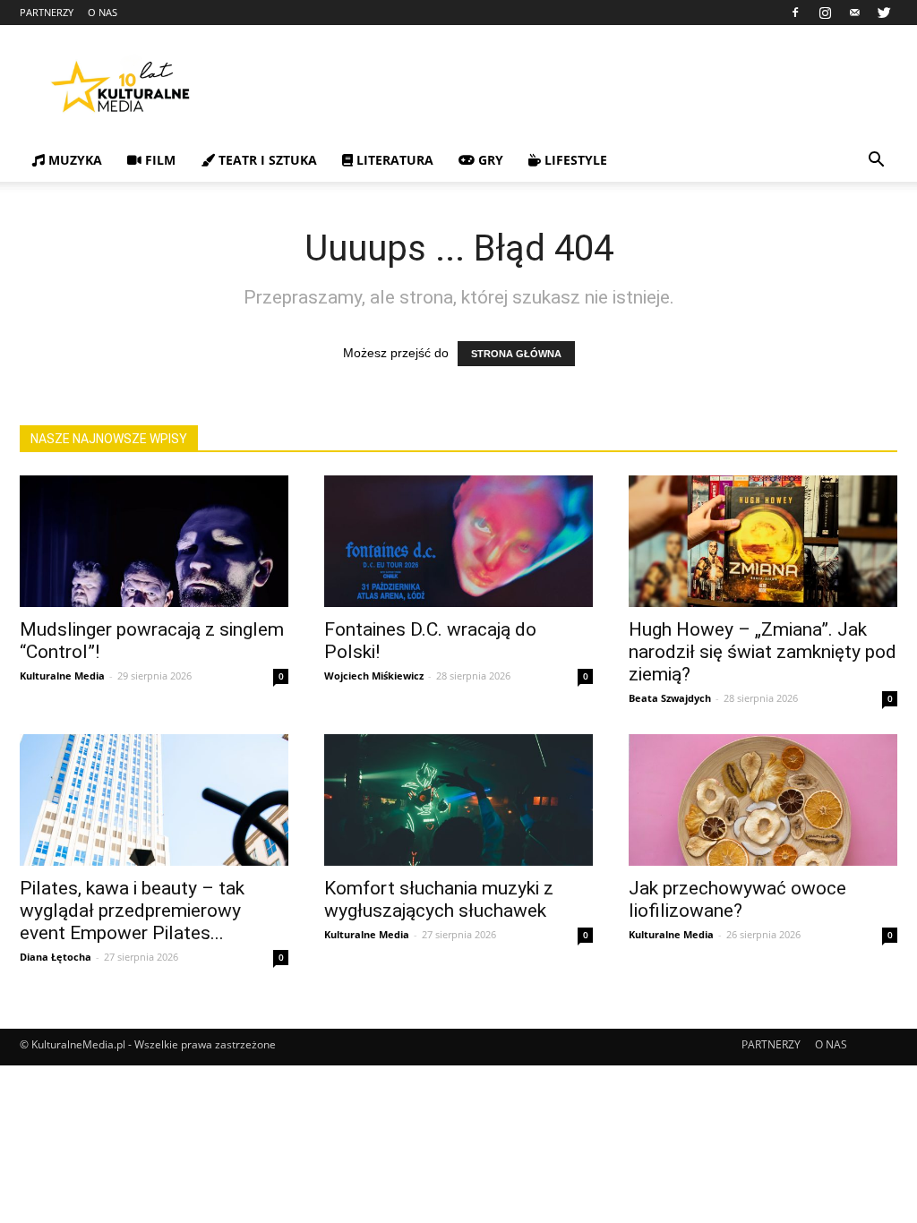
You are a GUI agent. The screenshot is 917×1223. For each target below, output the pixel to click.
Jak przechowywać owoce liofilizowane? (737, 899)
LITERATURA (393, 159)
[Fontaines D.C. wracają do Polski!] (458, 541)
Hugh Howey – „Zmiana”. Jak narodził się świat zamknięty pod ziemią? (762, 652)
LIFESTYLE (574, 159)
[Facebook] (795, 12)
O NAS (102, 12)
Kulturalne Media (62, 675)
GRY (489, 159)
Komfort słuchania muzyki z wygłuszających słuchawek (438, 899)
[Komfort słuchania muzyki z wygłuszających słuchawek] (458, 800)
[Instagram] (824, 12)
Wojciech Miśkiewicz (374, 675)
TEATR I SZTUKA (266, 159)
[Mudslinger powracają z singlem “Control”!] (154, 541)
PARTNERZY (46, 12)
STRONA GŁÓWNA (516, 353)
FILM (158, 159)
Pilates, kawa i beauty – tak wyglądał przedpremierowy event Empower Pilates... (132, 910)
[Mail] (854, 12)
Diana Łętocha (55, 956)
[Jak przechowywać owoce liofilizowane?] (763, 800)
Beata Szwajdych (670, 698)
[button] (875, 161)
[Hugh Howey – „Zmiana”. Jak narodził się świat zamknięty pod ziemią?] (763, 541)
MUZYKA (73, 159)
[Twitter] (883, 12)
